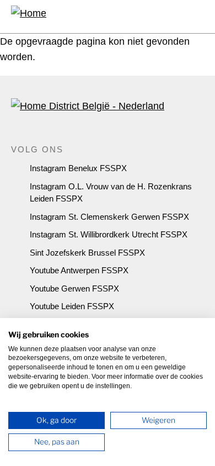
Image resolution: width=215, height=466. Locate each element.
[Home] (28, 17)
